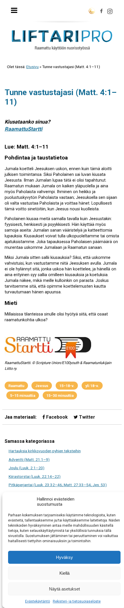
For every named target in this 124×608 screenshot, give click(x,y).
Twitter (86, 417)
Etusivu (32, 66)
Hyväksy (64, 557)
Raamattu (16, 386)
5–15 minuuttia (22, 395)
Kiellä (64, 573)
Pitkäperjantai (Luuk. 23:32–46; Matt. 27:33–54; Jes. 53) (58, 484)
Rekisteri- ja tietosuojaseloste (77, 601)
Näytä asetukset (64, 588)
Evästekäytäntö (37, 601)
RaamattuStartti (23, 129)
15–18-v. (66, 386)
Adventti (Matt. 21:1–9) (29, 459)
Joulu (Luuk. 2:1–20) (26, 467)
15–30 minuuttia (60, 395)
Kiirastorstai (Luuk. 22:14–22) (35, 476)
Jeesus (41, 386)
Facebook (56, 417)
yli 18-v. (92, 386)
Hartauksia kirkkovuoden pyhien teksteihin (45, 451)
